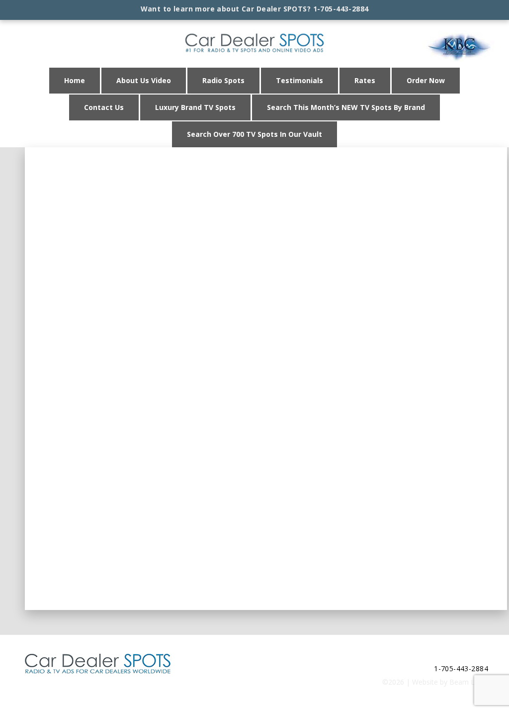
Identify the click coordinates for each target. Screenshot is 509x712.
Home (74, 80)
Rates (364, 80)
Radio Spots (223, 80)
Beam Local (468, 682)
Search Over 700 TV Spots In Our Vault (254, 134)
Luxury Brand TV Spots (195, 107)
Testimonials (299, 80)
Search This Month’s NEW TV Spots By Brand (346, 107)
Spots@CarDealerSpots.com (442, 654)
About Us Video (143, 80)
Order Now (426, 80)
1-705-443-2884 (341, 8)
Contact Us (104, 107)
